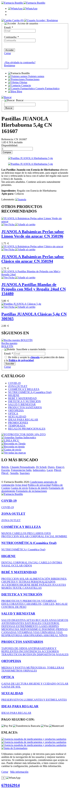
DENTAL (7, 562)
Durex (51, 467)
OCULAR (17, 565)
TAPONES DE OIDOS (14, 648)
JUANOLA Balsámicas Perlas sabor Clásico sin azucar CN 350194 (32, 258)
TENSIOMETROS (12, 670)
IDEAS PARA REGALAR (23, 419)
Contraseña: (11, 37)
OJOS (47, 533)
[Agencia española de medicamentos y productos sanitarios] (33, 739)
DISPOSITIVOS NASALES (52, 654)
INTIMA (57, 562)
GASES (43, 626)
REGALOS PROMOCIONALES (26, 428)
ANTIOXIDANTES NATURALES (21, 623)
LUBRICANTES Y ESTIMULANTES (45, 699)
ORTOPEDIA (16, 410)
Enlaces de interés (38, 488)
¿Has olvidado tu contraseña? (20, 62)
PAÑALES (45, 584)
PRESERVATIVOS (12, 699)
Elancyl (60, 467)
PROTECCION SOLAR (15, 536)
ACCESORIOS (10, 584)
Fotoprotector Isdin (21, 470)
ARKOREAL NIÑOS (55, 635)
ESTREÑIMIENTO (27, 626)
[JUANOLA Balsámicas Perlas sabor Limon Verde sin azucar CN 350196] (35, 221)
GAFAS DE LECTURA (15, 683)
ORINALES (30, 670)
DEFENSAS (8, 626)
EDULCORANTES (12, 603)
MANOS (6, 533)
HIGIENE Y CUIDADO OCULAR (48, 683)
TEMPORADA (16, 425)
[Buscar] (6, 97)
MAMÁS (6, 587)
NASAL (6, 565)
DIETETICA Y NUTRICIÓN (24, 401)
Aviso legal (21, 485)
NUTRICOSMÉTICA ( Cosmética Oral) (23, 549)
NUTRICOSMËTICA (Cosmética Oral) (29, 392)
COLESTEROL (50, 623)
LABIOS (38, 533)
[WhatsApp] (22, 8)
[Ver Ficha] (8, 224)
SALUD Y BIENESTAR (22, 404)
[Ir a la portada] (12, 494)
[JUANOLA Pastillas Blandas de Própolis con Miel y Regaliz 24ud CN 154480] (35, 274)
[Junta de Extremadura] (14, 748)
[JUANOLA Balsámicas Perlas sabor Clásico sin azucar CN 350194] (32, 246)
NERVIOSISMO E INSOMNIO (38, 629)
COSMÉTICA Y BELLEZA (23, 389)
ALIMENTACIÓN (40, 578)
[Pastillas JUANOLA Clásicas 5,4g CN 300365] (21, 303)
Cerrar (7, 53)
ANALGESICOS (58, 620)
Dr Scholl (41, 467)
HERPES (53, 626)
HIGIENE (13, 395)
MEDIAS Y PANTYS (13, 667)
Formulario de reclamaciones (31, 491)
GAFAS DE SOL (11, 686)
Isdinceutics (39, 470)
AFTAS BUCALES (37, 620)
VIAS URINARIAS (44, 632)
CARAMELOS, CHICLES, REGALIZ (46, 603)
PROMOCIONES (18, 422)
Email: (8, 27)
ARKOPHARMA (33, 635)
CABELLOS (19, 533)
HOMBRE (61, 536)
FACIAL (50, 536)
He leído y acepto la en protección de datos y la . (34, 359)
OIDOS (27, 565)
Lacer (50, 470)
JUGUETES (59, 584)
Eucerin (5, 470)
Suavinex (25, 473)
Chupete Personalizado (22, 467)
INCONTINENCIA (30, 651)
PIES (30, 533)
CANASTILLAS (32, 587)
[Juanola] (20, 199)
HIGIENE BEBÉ (29, 584)
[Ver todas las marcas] (13, 452)
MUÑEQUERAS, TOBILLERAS (45, 667)
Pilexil (57, 470)
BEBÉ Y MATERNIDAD (22, 398)
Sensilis (14, 473)
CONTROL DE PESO (13, 606)
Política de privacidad (39, 485)
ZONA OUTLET (17, 386)
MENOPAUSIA (10, 629)
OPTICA (13, 413)
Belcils (5, 467)
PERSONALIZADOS (43, 581)
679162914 (10, 785)
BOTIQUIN (30, 654)
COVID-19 (14, 383)
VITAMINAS (48, 600)
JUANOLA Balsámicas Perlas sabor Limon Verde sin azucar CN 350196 (32, 233)
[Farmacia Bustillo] (23, 2)
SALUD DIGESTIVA (13, 620)
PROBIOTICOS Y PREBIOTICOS (21, 600)
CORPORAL (37, 536)
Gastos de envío (19, 488)
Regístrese (9, 65)
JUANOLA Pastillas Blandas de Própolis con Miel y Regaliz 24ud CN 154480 (33, 289)
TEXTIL (17, 587)
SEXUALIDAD (17, 416)
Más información (19, 771)
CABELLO (45, 562)
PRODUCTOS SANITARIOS (25, 407)
